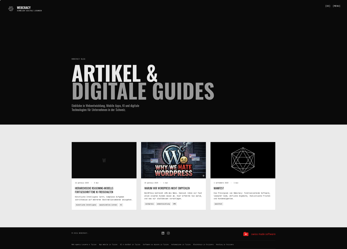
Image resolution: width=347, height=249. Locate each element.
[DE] (327, 6)
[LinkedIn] (163, 234)
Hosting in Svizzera (224, 244)
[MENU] (336, 6)
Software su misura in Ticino (155, 244)
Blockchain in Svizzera (203, 244)
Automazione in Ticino (181, 244)
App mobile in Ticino (108, 244)
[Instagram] (168, 234)
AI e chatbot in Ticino (130, 244)
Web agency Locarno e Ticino (84, 244)
